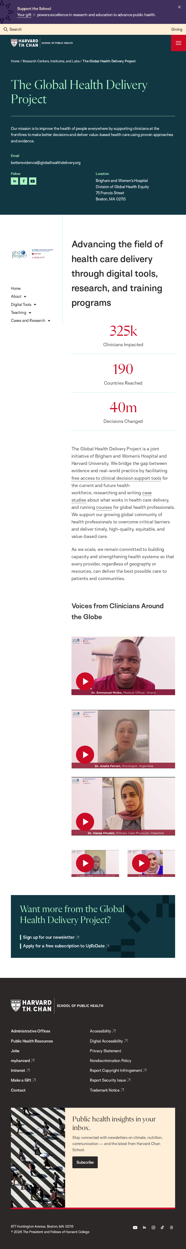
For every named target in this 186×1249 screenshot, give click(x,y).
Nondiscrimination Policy (110, 1060)
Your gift (24, 14)
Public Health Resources (32, 1041)
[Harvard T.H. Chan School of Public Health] (57, 1006)
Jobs (15, 1050)
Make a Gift (21, 1080)
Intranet (18, 1070)
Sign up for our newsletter (49, 937)
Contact (18, 1090)
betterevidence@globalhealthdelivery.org (46, 162)
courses (104, 507)
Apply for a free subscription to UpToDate (64, 946)
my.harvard (20, 1060)
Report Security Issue (108, 1080)
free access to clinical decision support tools (116, 478)
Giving (176, 29)
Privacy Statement (105, 1050)
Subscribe (85, 1162)
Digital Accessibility (106, 1041)
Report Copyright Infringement (116, 1070)
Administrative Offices (30, 1031)
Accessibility (100, 1031)
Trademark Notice (105, 1090)
